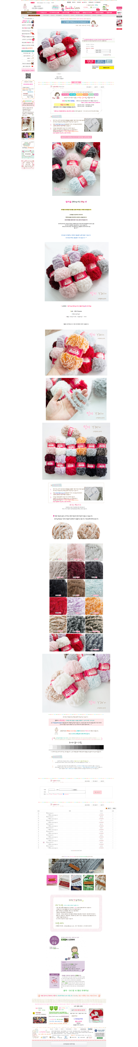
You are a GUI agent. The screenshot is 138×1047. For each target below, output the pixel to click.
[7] (79, 850)
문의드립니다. (51, 813)
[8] (81, 850)
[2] (72, 850)
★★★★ (60, 794)
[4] (75, 850)
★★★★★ (66, 794)
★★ (51, 794)
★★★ (55, 794)
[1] (71, 850)
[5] (76, 850)
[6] (78, 850)
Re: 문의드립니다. (54, 815)
